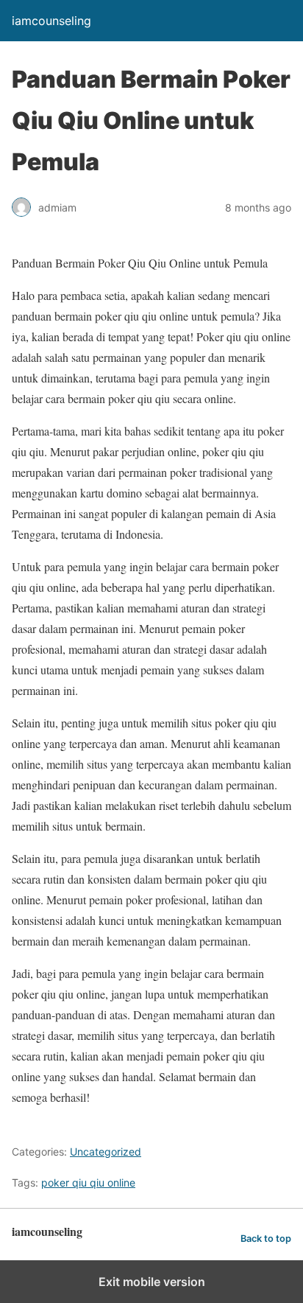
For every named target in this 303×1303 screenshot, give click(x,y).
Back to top (265, 1238)
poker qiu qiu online (88, 1182)
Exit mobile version (152, 1281)
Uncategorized (105, 1151)
